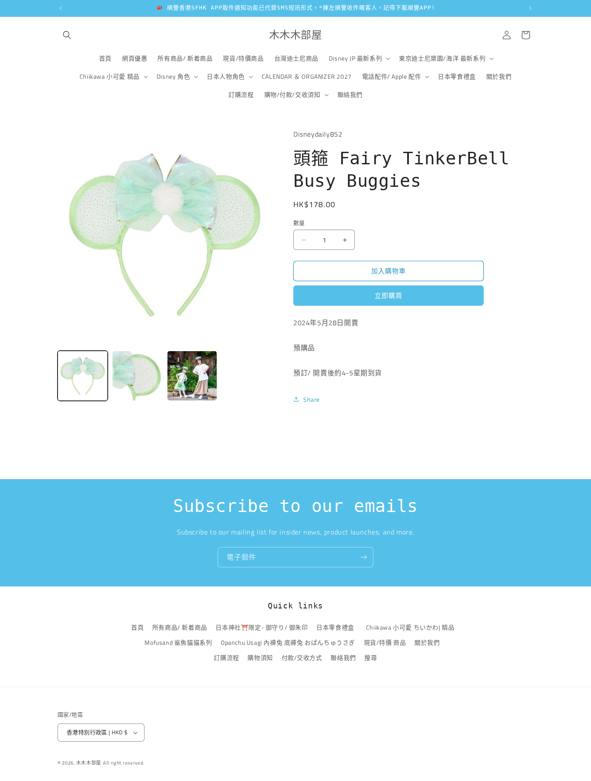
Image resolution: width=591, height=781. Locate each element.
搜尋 (370, 657)
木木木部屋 (89, 762)
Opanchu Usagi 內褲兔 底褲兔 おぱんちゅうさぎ (288, 642)
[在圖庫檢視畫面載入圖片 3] (192, 376)
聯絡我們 (343, 657)
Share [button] (311, 399)
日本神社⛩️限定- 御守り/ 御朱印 (261, 627)
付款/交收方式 (302, 657)
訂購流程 (226, 657)
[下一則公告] (530, 8)
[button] (67, 35)
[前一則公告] (60, 8)
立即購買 (388, 296)
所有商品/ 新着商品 (179, 627)
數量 (299, 223)
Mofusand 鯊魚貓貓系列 (178, 642)
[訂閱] (363, 557)
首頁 (137, 627)
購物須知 (260, 657)
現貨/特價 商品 (385, 642)
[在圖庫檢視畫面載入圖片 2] (137, 376)
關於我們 (427, 642)
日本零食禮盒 (335, 627)
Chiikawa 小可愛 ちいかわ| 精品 (411, 627)
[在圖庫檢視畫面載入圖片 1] (83, 376)
